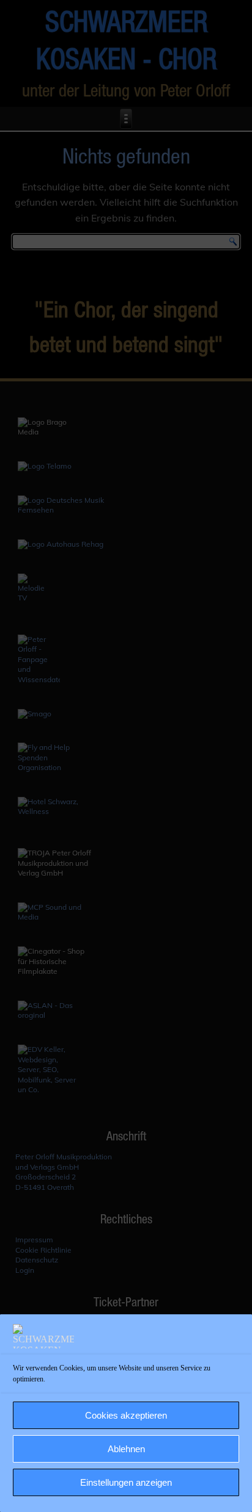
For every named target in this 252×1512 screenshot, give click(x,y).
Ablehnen (126, 1449)
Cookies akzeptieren (126, 1415)
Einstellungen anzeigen (126, 1482)
